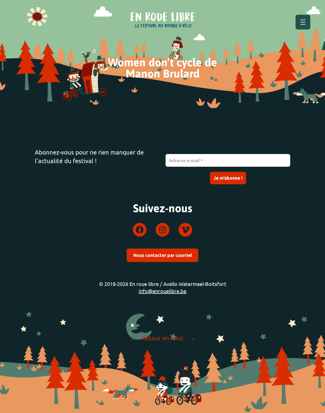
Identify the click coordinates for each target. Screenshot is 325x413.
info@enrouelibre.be (162, 291)
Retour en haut (163, 338)
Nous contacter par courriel (162, 255)
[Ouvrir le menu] (303, 22)
